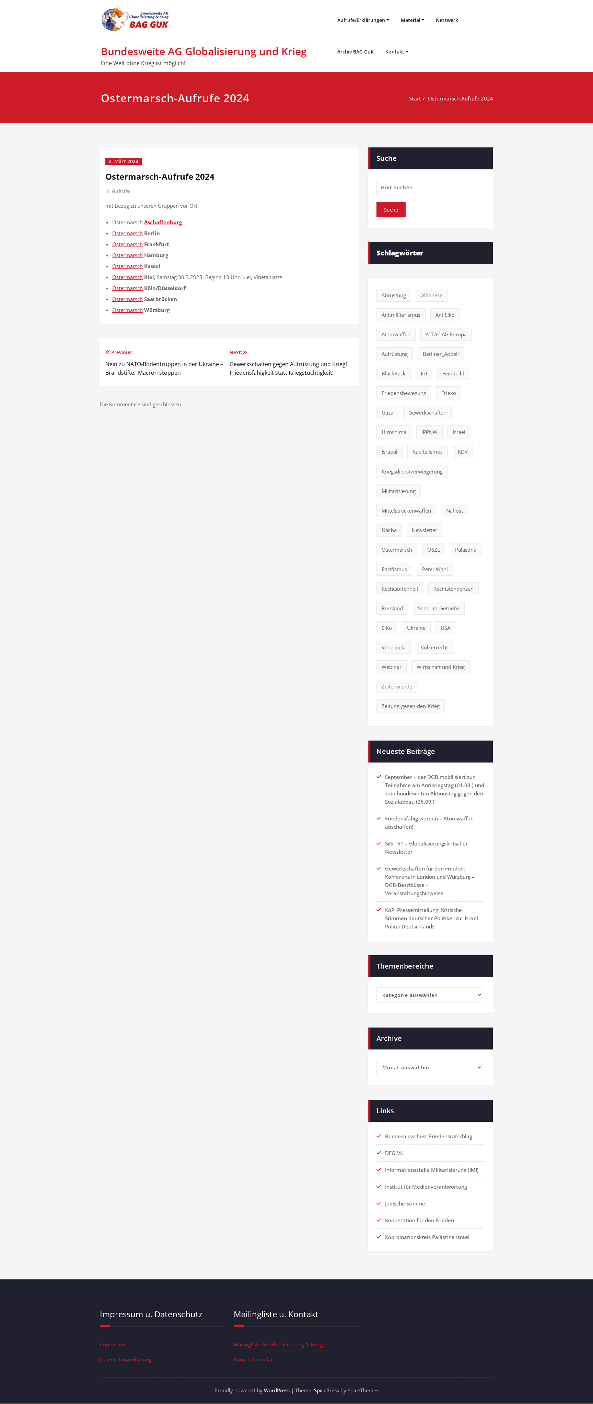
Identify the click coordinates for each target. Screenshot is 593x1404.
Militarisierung (399, 491)
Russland (392, 608)
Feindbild (453, 373)
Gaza (387, 412)
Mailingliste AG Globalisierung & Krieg (278, 1344)
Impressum (113, 1344)
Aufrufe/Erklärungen (361, 20)
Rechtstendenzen (453, 588)
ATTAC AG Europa (446, 334)
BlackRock (394, 373)
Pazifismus (394, 569)
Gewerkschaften (427, 412)
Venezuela (394, 647)
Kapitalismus (427, 451)
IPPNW (429, 432)
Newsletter (424, 530)
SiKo (387, 627)
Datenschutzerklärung (126, 1359)
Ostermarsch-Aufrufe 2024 (460, 98)
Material (410, 20)
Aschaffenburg (163, 222)
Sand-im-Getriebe (439, 608)
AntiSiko (445, 314)
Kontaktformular (253, 1359)
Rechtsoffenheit (400, 588)
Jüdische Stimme (405, 1203)
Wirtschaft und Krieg (441, 666)
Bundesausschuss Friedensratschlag (428, 1136)
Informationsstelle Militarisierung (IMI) (432, 1169)
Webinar (392, 666)
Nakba (389, 530)
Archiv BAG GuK (355, 51)
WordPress (277, 1390)
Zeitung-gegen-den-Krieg (411, 706)
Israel (459, 432)
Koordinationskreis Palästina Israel (427, 1237)
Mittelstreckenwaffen (406, 510)
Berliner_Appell (441, 353)
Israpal (389, 451)
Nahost (454, 510)
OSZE (433, 549)
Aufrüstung (395, 353)
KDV (463, 451)
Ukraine (416, 627)
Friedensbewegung (404, 392)
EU (424, 373)
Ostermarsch (127, 233)
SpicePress (326, 1390)
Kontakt (394, 51)
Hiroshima (394, 432)
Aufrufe (121, 191)
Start (415, 98)
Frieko (448, 392)
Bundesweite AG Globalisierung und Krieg (204, 51)
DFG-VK (394, 1153)
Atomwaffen (396, 334)
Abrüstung (394, 295)
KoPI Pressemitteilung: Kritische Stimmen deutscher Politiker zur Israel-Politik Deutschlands (432, 918)
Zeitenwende (397, 686)
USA (445, 627)
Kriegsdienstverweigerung (412, 471)
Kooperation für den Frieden (419, 1220)
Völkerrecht (434, 647)
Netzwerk (447, 20)
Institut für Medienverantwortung (426, 1186)
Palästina (465, 549)
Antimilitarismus (401, 314)
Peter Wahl (435, 569)
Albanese (431, 295)
